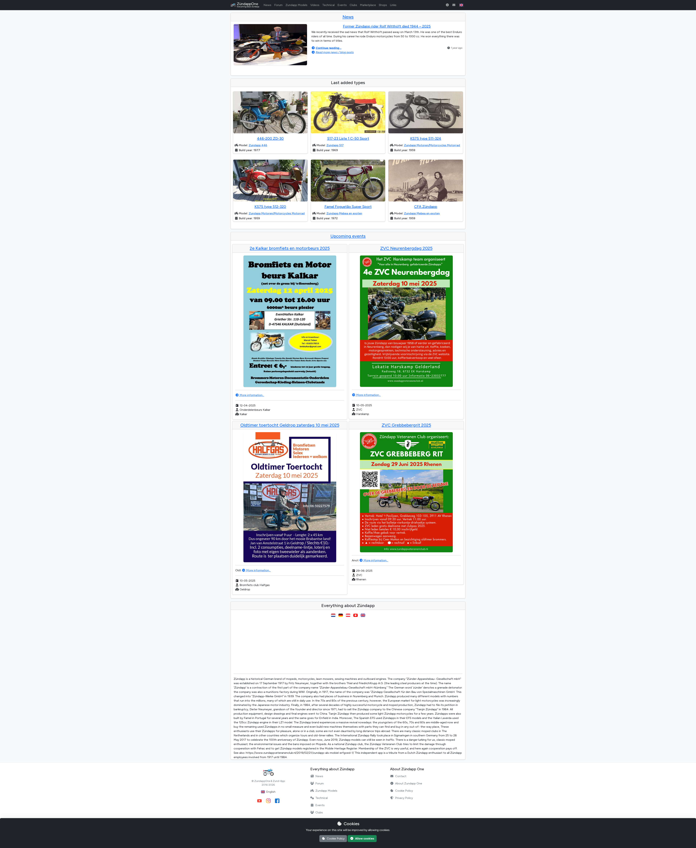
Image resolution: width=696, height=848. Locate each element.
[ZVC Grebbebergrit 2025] (406, 492)
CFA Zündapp (425, 206)
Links (393, 5)
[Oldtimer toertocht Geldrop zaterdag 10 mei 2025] (289, 497)
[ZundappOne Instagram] (268, 800)
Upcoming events (348, 236)
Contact (400, 776)
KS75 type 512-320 (270, 206)
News (267, 5)
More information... (251, 395)
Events (342, 5)
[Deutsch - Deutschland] (340, 615)
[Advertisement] (348, 645)
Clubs (353, 5)
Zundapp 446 (258, 145)
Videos (314, 5)
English (271, 791)
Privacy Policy (404, 798)
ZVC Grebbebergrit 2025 (406, 425)
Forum (278, 5)
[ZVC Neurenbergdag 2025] (406, 321)
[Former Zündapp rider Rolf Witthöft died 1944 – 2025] (270, 44)
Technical (328, 5)
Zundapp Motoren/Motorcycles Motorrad (432, 145)
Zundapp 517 (335, 145)
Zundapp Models (296, 5)
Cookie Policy (404, 790)
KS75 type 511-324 (425, 138)
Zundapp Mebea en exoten (344, 213)
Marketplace (368, 5)
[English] (363, 615)
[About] (447, 5)
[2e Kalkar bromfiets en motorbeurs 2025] (289, 321)
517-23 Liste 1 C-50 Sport (348, 138)
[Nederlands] (333, 615)
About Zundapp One (408, 783)
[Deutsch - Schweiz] (355, 615)
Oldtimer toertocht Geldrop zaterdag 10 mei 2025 (289, 425)
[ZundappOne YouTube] (259, 800)
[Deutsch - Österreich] (348, 615)
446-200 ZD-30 (270, 138)
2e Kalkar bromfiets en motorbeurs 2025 (290, 248)
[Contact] (454, 5)
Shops (383, 5)
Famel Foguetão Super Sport (348, 206)
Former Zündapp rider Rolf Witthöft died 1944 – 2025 (387, 26)
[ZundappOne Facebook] (277, 800)
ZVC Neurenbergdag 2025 (406, 248)
